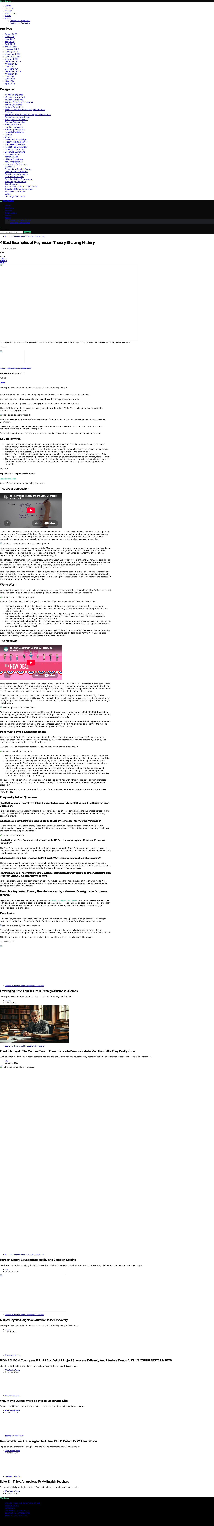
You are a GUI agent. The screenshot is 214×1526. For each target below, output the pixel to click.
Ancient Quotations (14, 99)
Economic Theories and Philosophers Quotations (28, 114)
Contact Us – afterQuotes (20, 21)
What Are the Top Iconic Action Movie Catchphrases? (15, 368)
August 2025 (11, 64)
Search (27, 232)
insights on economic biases (63, 900)
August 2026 (11, 34)
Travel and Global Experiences (19, 189)
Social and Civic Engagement (18, 179)
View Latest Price (8, 478)
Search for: (4, 230)
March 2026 (10, 46)
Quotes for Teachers (14, 176)
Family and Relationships (16, 119)
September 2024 (13, 71)
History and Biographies (16, 142)
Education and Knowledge (17, 117)
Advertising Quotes (14, 94)
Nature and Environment (16, 164)
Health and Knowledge (15, 139)
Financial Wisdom (13, 124)
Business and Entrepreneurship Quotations (25, 109)
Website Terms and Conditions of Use (22, 1503)
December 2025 (12, 54)
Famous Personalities (15, 122)
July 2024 (9, 76)
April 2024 (10, 83)
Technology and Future (15, 181)
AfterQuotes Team (12, 1370)
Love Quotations (12, 154)
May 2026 (9, 41)
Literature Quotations (15, 152)
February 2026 (12, 49)
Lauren (2, 383)
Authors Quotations (14, 107)
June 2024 (10, 78)
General (8, 134)
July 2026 (9, 36)
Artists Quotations (13, 104)
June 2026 (10, 39)
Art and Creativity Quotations (19, 102)
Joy (6, 1061)
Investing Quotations (14, 149)
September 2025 (13, 61)
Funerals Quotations (14, 132)
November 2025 (12, 56)
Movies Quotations (14, 161)
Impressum (10, 1508)
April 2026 (10, 44)
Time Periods (11, 13)
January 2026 (11, 51)
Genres (8, 137)
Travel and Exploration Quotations (21, 186)
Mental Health (11, 156)
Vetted (8, 6)
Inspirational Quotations (16, 147)
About (8, 18)
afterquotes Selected (15, 97)
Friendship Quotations (15, 129)
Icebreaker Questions (15, 144)
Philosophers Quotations (16, 171)
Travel (8, 16)
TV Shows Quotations (15, 191)
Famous (8, 11)
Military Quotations (14, 159)
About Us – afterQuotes (16, 1515)
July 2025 (9, 66)
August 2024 (11, 74)
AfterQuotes (5, 1)
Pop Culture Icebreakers (16, 174)
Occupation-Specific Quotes (18, 169)
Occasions (10, 166)
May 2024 (9, 81)
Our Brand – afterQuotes (20, 23)
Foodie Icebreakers (14, 127)
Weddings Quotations (15, 196)
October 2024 (11, 69)
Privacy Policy (12, 1506)
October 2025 (11, 59)
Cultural (9, 8)
